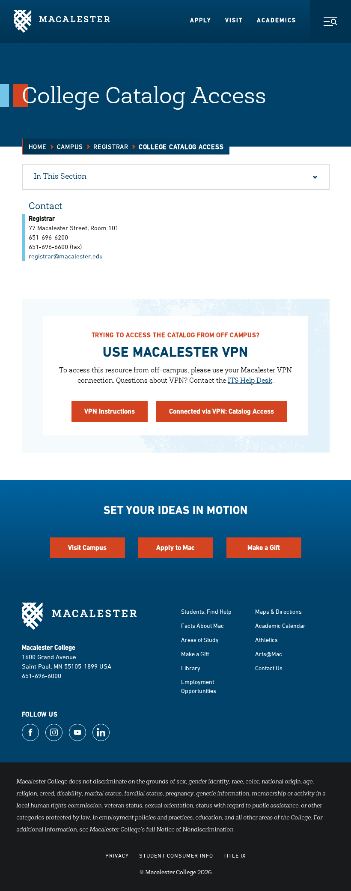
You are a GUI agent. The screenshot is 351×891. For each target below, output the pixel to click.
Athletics (266, 639)
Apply (200, 20)
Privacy (117, 855)
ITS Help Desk (250, 381)
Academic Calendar (280, 625)
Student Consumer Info (176, 855)
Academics (276, 20)
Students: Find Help (206, 611)
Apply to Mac (175, 547)
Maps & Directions (278, 611)
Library (190, 668)
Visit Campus (87, 547)
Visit (234, 20)
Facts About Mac (202, 625)
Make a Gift (263, 547)
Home (38, 146)
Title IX (234, 855)
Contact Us (269, 668)
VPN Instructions (109, 411)
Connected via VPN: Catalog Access (221, 411)
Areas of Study (200, 639)
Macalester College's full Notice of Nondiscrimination (161, 830)
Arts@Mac (268, 653)
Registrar (110, 146)
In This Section (60, 177)
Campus (70, 146)
